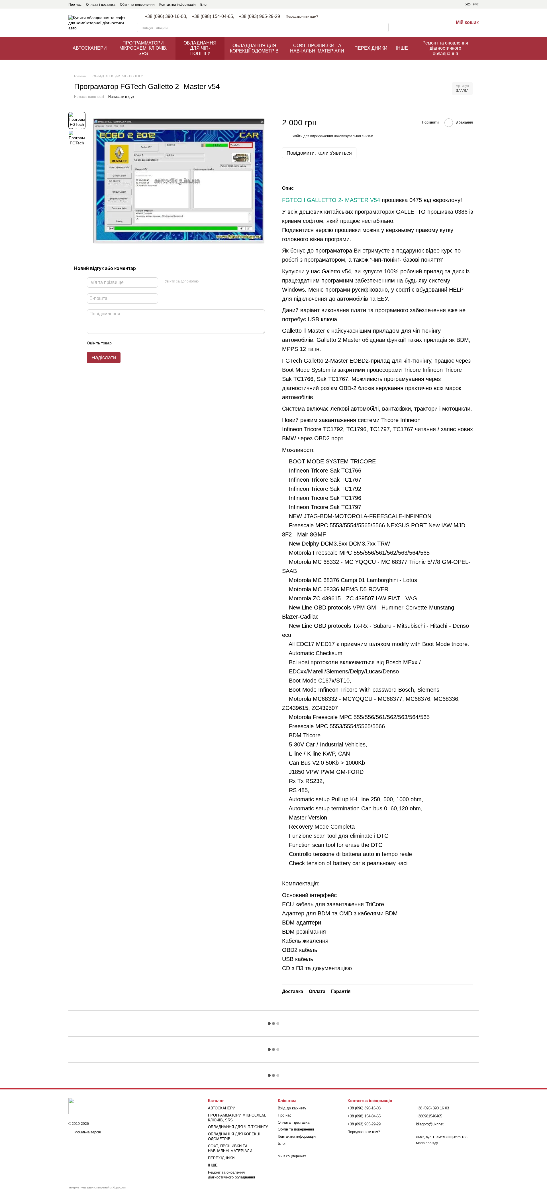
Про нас (74, 5)
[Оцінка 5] (157, 343)
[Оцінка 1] (121, 343)
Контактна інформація (177, 5)
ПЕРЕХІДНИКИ (370, 48)
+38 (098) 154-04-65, (213, 16)
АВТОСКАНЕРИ (90, 48)
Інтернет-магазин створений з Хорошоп (97, 1187)
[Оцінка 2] (130, 343)
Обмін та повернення (137, 5)
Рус (476, 4)
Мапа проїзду (427, 1143)
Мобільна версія (87, 1132)
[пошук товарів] (384, 27)
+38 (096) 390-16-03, (166, 16)
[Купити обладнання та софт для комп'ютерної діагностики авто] (96, 1106)
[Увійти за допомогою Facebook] (204, 281)
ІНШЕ (402, 48)
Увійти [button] (297, 136)
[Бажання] (434, 22)
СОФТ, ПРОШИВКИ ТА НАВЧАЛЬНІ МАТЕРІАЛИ (317, 48)
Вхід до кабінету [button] (292, 1108)
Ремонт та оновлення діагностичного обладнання (445, 48)
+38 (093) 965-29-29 (259, 16)
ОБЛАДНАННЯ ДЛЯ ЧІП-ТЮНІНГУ (200, 48)
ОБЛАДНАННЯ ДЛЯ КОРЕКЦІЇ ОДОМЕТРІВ (254, 48)
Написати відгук (121, 97)
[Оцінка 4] (148, 343)
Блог (204, 5)
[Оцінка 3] (139, 343)
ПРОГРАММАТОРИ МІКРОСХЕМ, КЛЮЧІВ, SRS (143, 48)
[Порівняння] (419, 22)
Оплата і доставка (100, 5)
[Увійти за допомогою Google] (214, 281)
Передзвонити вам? (302, 17)
